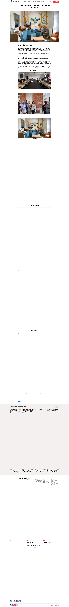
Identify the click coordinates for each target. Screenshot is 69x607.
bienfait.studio (57, 605)
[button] (57, 407)
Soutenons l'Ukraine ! (54, 483)
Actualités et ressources (36, 1)
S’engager (44, 480)
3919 (35, 547)
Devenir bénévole (45, 481)
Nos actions (45, 479)
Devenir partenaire (46, 482)
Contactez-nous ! (54, 484)
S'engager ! (29, 1)
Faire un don (56, 1)
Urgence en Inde (53, 482)
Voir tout (48, 406)
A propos (36, 479)
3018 (39, 545)
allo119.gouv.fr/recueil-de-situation (15, 601)
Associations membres (38, 480)
